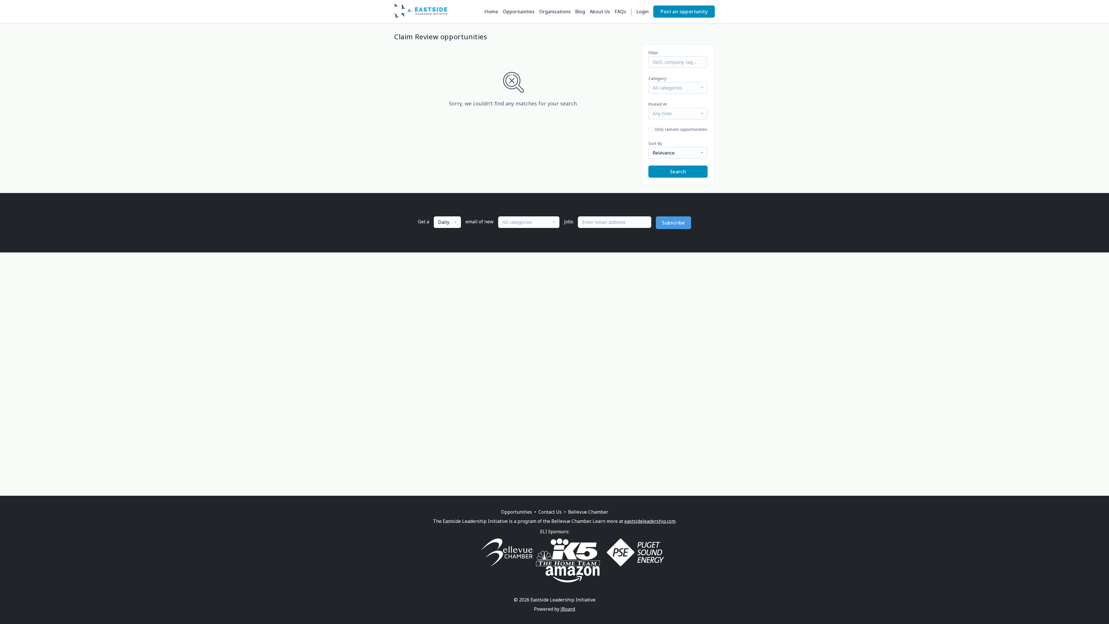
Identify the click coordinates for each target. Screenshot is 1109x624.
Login (643, 11)
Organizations (555, 11)
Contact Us (550, 512)
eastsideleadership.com (650, 521)
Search (678, 171)
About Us (600, 11)
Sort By (655, 143)
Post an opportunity (684, 11)
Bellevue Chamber (588, 512)
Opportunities (519, 11)
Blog (580, 11)
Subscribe (673, 223)
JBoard (568, 609)
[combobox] (678, 88)
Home (491, 11)
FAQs (620, 11)
